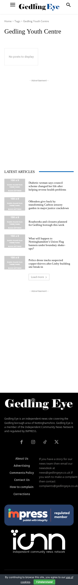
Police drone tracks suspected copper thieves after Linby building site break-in (49, 263)
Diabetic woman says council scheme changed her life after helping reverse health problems (47, 186)
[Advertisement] (39, 121)
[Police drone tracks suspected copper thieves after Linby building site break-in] (14, 262)
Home (8, 21)
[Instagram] (33, 442)
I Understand (44, 581)
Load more (37, 277)
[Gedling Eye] (39, 7)
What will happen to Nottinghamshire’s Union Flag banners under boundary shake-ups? (47, 243)
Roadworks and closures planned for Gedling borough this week (48, 223)
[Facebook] (21, 442)
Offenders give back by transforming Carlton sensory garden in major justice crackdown (49, 205)
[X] (56, 442)
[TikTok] (44, 442)
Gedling (27, 21)
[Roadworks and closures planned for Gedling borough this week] (14, 222)
